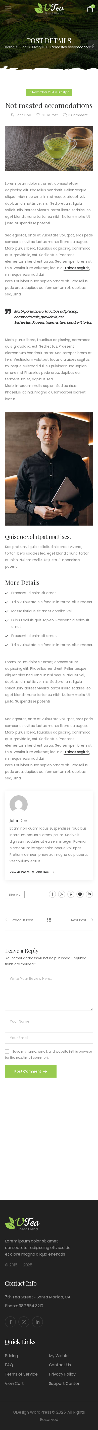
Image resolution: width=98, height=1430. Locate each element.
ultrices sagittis (76, 267)
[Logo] (49, 9)
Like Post (49, 115)
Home (9, 47)
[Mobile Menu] (8, 9)
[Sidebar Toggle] (93, 45)
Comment (77, 115)
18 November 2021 (41, 92)
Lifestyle (38, 47)
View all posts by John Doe (29, 872)
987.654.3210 (31, 1306)
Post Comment (28, 1071)
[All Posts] (49, 920)
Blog (23, 47)
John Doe (23, 115)
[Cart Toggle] (90, 9)
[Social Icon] (52, 894)
